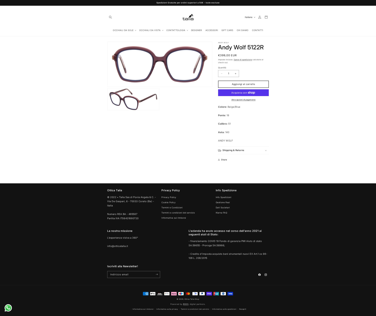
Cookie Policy (168, 202)
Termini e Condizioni (171, 207)
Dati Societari (223, 207)
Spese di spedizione (243, 59)
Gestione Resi (223, 202)
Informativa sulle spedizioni (224, 309)
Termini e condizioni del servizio (178, 212)
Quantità (222, 68)
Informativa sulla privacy (167, 309)
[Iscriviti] (156, 274)
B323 (185, 304)
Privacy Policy (168, 197)
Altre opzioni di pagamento (243, 100)
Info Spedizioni (223, 197)
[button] (110, 17)
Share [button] (224, 159)
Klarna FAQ (221, 212)
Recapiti (242, 309)
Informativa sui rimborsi (173, 218)
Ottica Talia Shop (191, 299)
